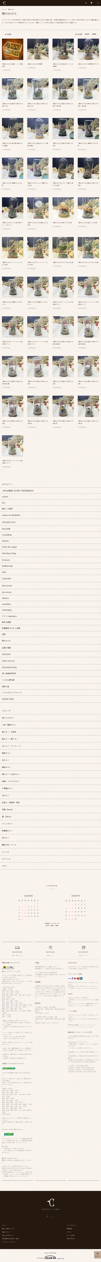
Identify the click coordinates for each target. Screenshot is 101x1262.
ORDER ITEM (8, 699)
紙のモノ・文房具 (9, 732)
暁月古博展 (6, 622)
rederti (5, 496)
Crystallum (7, 534)
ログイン (69, 1232)
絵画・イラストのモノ (11, 781)
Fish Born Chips (9, 553)
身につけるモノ (8, 717)
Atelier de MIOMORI (11, 515)
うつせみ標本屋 (8, 680)
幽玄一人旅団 (7, 508)
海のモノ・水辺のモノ (11, 774)
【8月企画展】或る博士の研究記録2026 (18, 490)
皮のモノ (5, 837)
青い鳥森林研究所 (9, 673)
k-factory (6, 560)
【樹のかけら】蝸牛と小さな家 (62, 223)
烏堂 (4, 634)
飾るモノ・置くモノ (10, 739)
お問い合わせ (71, 1239)
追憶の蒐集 (6, 647)
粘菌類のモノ (7, 830)
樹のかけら (11, 9)
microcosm (7, 585)
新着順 (94, 34)
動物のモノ (6, 753)
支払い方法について (8, 1235)
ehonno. (5, 540)
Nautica (5, 598)
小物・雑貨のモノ (9, 724)
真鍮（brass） (8, 809)
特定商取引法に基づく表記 (10, 1239)
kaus (4, 572)
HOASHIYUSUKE (9, 667)
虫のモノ (5, 760)
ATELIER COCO (9, 522)
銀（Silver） (7, 816)
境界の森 (5, 686)
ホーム (4, 9)
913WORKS (7, 610)
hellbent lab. (7, 566)
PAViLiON (6, 654)
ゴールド (5, 852)
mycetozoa (6, 592)
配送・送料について (8, 1229)
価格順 (87, 34)
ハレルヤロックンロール (12, 692)
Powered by (40, 1258)
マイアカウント (71, 1225)
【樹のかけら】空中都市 (34, 64)
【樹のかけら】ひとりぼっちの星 (62, 262)
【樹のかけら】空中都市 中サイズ (88, 64)
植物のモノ (6, 767)
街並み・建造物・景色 (11, 802)
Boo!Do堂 (6, 528)
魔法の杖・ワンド (9, 844)
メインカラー (7, 823)
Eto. (3, 502)
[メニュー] (98, 3)
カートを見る (71, 1235)
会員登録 (69, 1229)
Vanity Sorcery (8, 660)
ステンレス (6, 859)
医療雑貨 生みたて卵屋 (11, 628)
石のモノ (5, 795)
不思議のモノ (7, 788)
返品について (6, 1232)
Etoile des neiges (9, 546)
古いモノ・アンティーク (11, 746)
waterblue (6, 604)
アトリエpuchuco (9, 616)
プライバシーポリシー (9, 1242)
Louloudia (6, 578)
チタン (4, 866)
